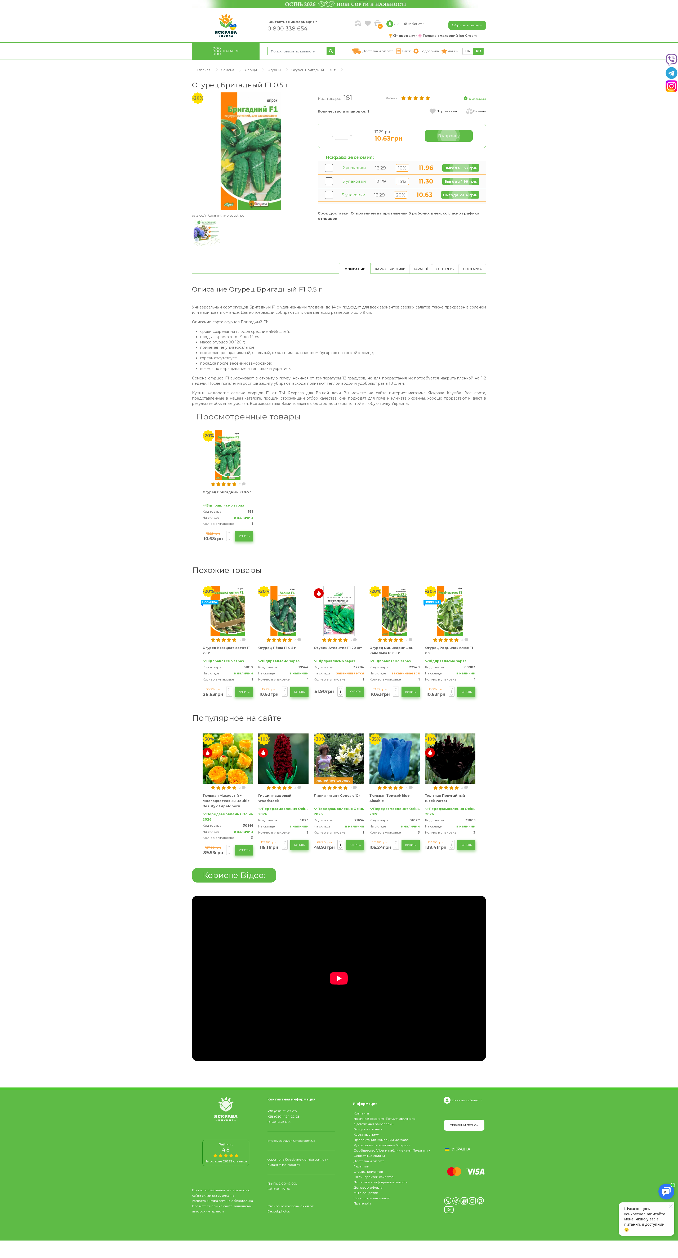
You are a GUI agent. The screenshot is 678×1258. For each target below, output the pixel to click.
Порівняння (446, 111)
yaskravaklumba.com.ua (211, 1201)
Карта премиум (366, 1134)
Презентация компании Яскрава (381, 1140)
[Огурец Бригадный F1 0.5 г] (251, 151)
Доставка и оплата (369, 1161)
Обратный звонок (467, 25)
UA (467, 51)
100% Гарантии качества (374, 1177)
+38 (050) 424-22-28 (283, 1116)
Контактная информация (288, 22)
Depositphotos (278, 1211)
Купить (243, 536)
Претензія (362, 1203)
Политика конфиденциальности (381, 1182)
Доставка (472, 269)
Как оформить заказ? (372, 1198)
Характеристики (390, 269)
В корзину (449, 135)
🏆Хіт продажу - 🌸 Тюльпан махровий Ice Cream (433, 36)
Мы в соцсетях (366, 1193)
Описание (355, 269)
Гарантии (361, 1166)
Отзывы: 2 (445, 269)
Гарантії (421, 269)
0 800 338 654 (287, 28)
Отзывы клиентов (368, 1172)
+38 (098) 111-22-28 (282, 1111)
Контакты (361, 1113)
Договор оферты (368, 1187)
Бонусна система (368, 1129)
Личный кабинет (466, 1100)
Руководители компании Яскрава (382, 1145)
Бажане (479, 111)
